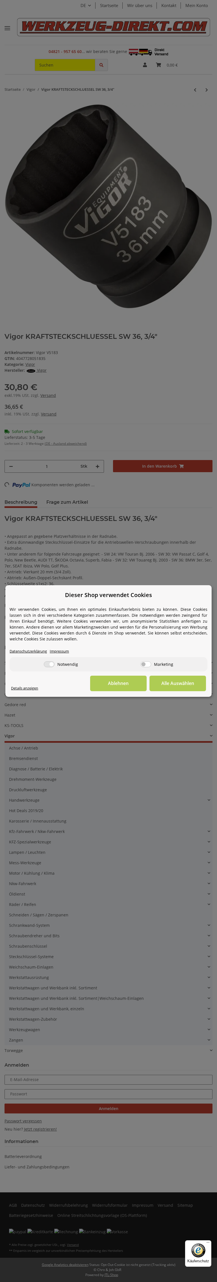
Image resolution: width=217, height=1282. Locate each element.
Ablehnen (118, 683)
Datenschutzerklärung (28, 651)
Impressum (59, 651)
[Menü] (208, 1243)
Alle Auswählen (177, 683)
